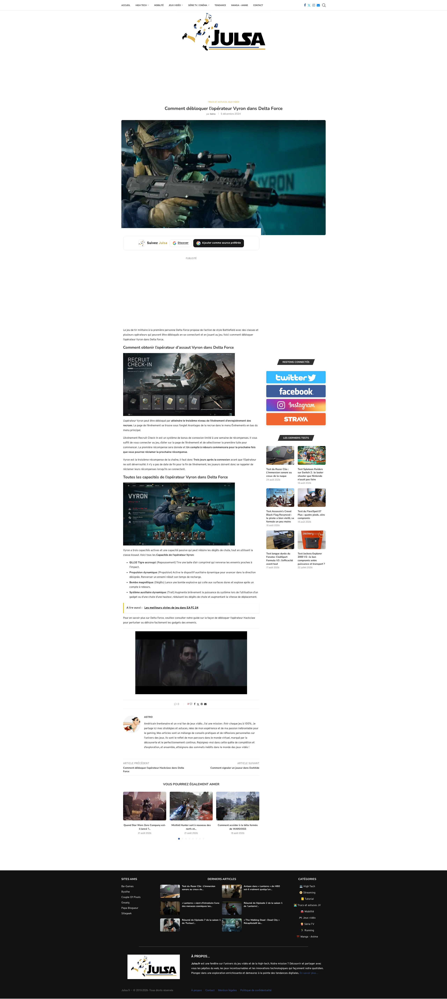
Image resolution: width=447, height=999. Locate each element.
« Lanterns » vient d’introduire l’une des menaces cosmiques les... (200, 904)
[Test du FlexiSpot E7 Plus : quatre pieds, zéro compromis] (312, 497)
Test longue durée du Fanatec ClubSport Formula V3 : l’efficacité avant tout (279, 559)
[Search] (324, 5)
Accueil (125, 5)
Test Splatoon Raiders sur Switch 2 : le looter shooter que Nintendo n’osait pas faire (310, 474)
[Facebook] (305, 5)
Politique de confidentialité (256, 990)
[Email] (318, 5)
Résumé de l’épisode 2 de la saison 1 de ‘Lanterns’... (263, 904)
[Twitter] (309, 5)
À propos (196, 990)
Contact (258, 5)
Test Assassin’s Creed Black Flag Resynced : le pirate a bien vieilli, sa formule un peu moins (280, 516)
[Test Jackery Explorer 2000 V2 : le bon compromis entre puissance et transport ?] (312, 539)
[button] (179, 384)
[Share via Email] (205, 704)
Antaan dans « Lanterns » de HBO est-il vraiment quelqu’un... (262, 888)
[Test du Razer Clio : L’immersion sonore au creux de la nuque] (280, 455)
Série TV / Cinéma (197, 5)
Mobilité (159, 5)
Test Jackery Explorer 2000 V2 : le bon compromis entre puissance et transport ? (311, 559)
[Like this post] (191, 704)
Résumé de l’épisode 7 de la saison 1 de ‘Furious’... (201, 921)
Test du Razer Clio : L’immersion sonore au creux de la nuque (279, 473)
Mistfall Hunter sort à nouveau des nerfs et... (191, 827)
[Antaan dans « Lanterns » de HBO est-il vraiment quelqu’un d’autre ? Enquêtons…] (232, 891)
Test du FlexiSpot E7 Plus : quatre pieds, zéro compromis (311, 515)
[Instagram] (313, 5)
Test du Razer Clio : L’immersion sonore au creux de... (198, 888)
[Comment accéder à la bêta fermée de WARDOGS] (237, 806)
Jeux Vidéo (175, 5)
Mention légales (227, 990)
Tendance (220, 5)
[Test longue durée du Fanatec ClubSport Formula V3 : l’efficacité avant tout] (280, 539)
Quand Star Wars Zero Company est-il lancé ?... (145, 827)
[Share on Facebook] (194, 704)
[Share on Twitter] (198, 704)
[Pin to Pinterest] (202, 704)
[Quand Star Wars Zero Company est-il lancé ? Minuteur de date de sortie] (144, 806)
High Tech (141, 5)
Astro (212, 114)
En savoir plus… (309, 973)
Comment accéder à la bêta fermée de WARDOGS (238, 827)
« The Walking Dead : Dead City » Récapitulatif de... (262, 921)
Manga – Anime (239, 5)
